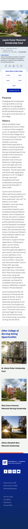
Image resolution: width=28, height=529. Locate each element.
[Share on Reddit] (14, 66)
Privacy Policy (8, 505)
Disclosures (7, 502)
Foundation (7, 499)
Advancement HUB (9, 483)
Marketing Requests (10, 488)
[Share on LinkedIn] (10, 66)
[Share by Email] (22, 66)
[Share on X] (18, 66)
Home (2, 48)
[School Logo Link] (13, 462)
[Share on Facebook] (6, 66)
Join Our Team (8, 497)
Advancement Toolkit (10, 486)
